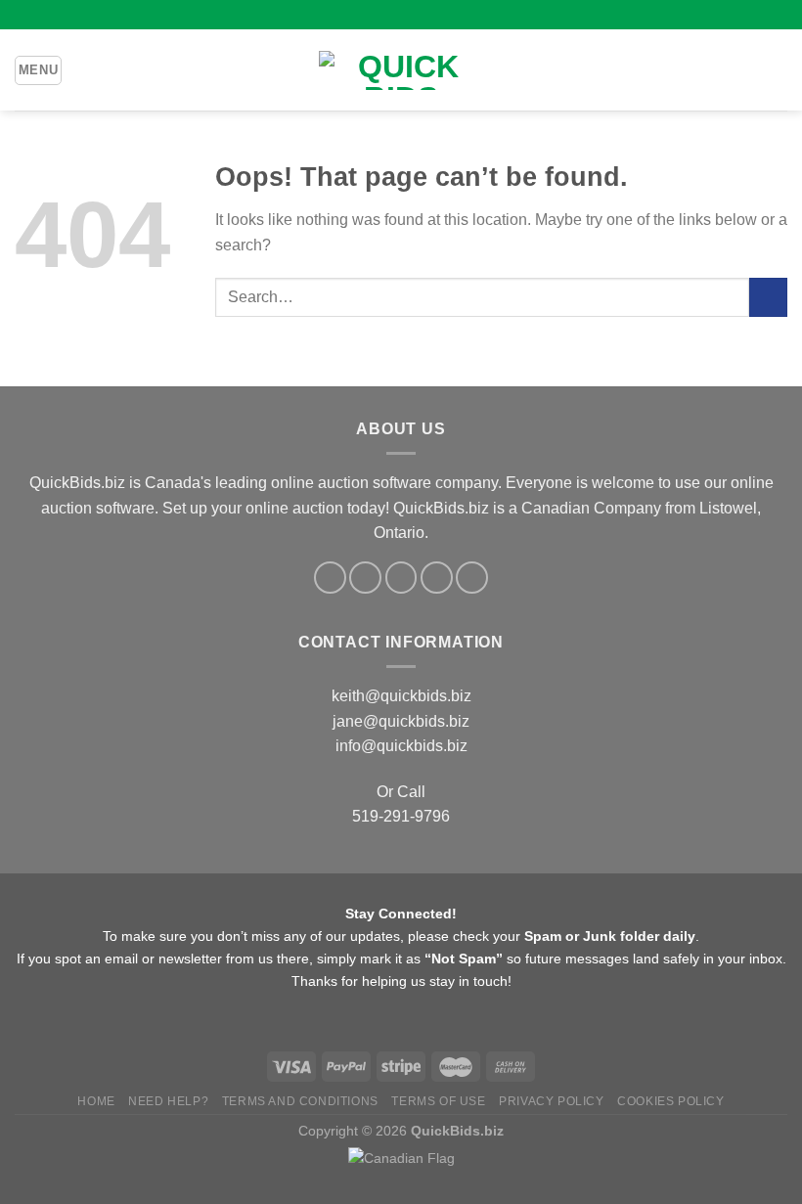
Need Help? (168, 1101)
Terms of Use (438, 1101)
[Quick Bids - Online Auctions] (401, 70)
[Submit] (768, 297)
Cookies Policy (671, 1101)
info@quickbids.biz (401, 745)
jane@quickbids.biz (401, 721)
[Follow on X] (401, 15)
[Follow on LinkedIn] (438, 15)
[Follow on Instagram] (382, 15)
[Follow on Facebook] (364, 15)
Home (95, 1101)
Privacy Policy (551, 1101)
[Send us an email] (419, 15)
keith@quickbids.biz (401, 696)
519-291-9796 (401, 816)
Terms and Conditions (300, 1101)
